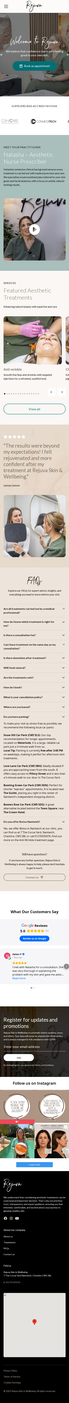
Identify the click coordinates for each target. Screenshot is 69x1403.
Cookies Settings (12, 1382)
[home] (34, 6)
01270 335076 (13, 1282)
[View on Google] (7, 956)
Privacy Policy (10, 1370)
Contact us (9, 1254)
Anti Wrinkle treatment (33, 840)
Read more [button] (19, 978)
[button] (13, 6)
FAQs (6, 1248)
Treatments (10, 1242)
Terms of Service (12, 1376)
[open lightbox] (35, 229)
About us (8, 1236)
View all (34, 409)
